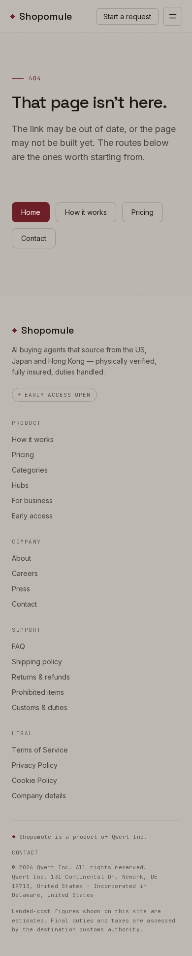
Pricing (142, 212)
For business (32, 500)
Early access (32, 516)
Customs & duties (39, 707)
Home (30, 212)
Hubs (20, 485)
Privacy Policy (35, 765)
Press (21, 588)
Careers (25, 573)
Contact (33, 238)
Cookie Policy (34, 780)
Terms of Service (40, 750)
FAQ (18, 646)
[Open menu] (172, 16)
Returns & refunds (41, 677)
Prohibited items (38, 692)
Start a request (127, 16)
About (21, 558)
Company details (39, 795)
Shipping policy (37, 661)
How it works (86, 212)
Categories (30, 470)
